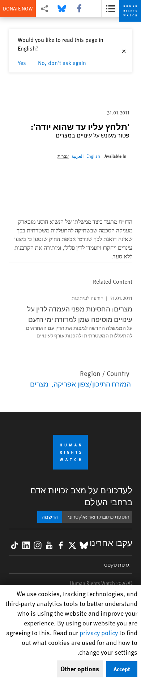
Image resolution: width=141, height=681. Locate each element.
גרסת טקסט (116, 564)
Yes (22, 62)
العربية (78, 156)
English (93, 156)
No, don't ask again (62, 62)
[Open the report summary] (110, 8)
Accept (122, 669)
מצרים (39, 383)
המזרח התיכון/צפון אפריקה (92, 383)
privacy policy (99, 632)
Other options (79, 668)
